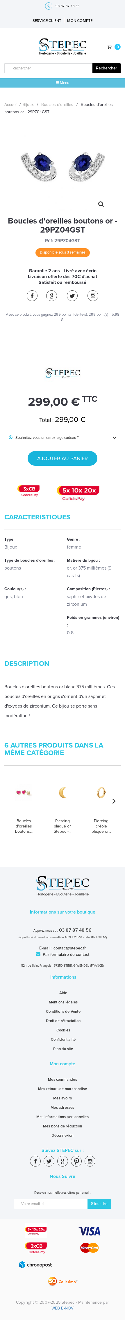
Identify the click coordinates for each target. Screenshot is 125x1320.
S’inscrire (99, 1203)
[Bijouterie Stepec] (62, 47)
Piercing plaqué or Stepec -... (62, 826)
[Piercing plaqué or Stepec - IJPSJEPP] (62, 799)
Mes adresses (62, 1107)
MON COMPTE (79, 20)
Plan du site (63, 1049)
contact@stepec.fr (69, 948)
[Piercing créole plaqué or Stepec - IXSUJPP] (101, 799)
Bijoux (28, 104)
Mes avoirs (62, 1098)
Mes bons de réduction (62, 1126)
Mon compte (62, 1064)
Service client (47, 20)
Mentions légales (63, 1002)
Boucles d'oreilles (57, 104)
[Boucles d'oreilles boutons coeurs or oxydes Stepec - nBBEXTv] (24, 799)
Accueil (10, 104)
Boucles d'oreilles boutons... (24, 826)
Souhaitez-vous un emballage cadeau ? (44, 437)
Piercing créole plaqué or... (101, 826)
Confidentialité (63, 1039)
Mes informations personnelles (62, 1117)
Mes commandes (62, 1079)
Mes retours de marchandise (62, 1089)
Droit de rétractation (63, 1021)
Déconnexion (62, 1135)
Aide (63, 993)
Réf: (49, 241)
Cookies (63, 1030)
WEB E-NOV (62, 1308)
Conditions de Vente (63, 1011)
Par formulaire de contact (65, 954)
